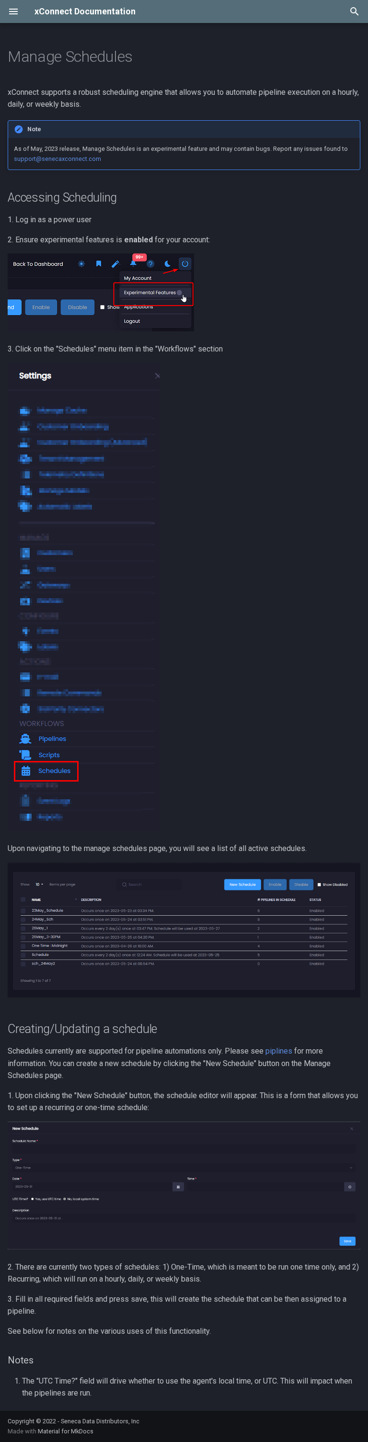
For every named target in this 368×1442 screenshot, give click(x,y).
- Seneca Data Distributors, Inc (98, 1421)
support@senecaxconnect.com (57, 158)
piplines (278, 1051)
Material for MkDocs (65, 1431)
